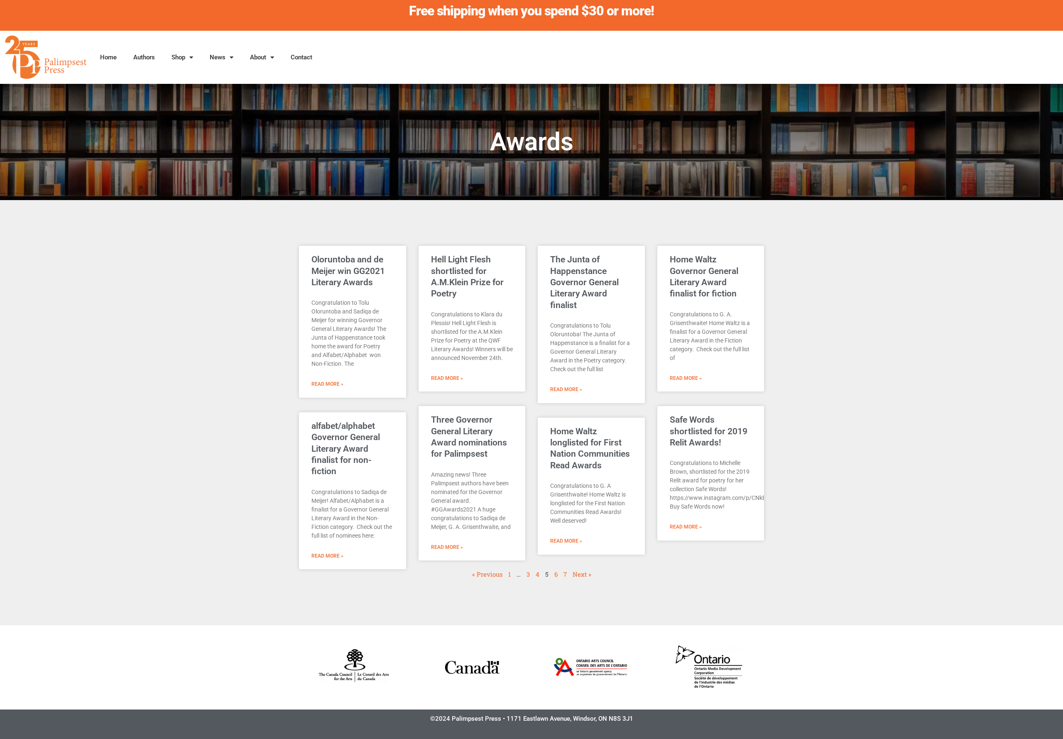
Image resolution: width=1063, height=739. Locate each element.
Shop (178, 57)
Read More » (327, 384)
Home (108, 57)
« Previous (487, 574)
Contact (301, 57)
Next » (582, 574)
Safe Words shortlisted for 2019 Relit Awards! (708, 431)
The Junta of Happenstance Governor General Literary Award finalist (584, 282)
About (258, 57)
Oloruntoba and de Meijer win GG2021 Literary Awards (348, 270)
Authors (144, 57)
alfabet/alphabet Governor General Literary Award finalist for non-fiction (345, 448)
